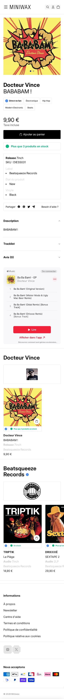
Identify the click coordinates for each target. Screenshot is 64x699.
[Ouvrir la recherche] (47, 7)
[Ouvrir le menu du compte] (53, 7)
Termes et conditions (16, 623)
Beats (30, 107)
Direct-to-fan (15, 101)
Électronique (32, 100)
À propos (9, 604)
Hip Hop (46, 100)
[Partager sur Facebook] (18, 206)
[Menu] (5, 7)
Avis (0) (8, 257)
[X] (16, 649)
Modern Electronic (14, 107)
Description (11, 221)
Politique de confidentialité (20, 629)
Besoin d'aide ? (49, 206)
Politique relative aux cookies (22, 636)
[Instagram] (7, 649)
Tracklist (9, 243)
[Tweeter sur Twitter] (28, 206)
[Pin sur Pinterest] (23, 206)
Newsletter (10, 610)
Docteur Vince (21, 85)
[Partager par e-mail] (33, 206)
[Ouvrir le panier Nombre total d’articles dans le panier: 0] (58, 7)
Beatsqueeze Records (23, 173)
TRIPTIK (8, 552)
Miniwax (15, 694)
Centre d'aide (12, 617)
